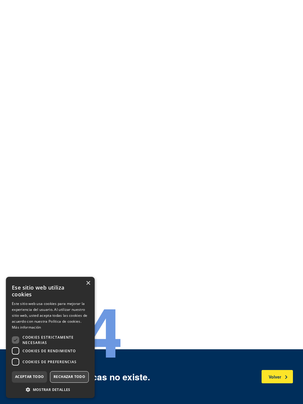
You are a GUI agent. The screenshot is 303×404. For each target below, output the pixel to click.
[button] (50, 389)
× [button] (88, 283)
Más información (26, 327)
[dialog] (50, 337)
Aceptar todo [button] (29, 376)
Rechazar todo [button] (69, 376)
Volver (275, 377)
